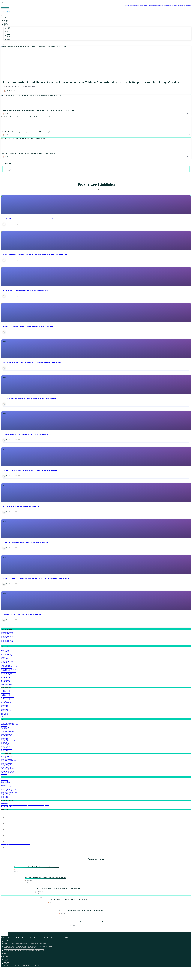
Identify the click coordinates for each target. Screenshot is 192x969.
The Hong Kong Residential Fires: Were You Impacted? (16, 169)
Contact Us (6, 40)
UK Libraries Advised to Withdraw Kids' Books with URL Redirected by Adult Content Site (29, 153)
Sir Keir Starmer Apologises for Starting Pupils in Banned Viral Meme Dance (25, 290)
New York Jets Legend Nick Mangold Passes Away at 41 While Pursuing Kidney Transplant (25, 943)
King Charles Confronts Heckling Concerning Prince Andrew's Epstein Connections (45, 877)
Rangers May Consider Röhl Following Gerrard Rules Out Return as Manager (25, 542)
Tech (8, 38)
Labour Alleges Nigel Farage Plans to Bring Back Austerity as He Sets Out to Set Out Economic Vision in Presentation (37, 578)
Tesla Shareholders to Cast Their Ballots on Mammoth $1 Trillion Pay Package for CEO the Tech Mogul (28, 946)
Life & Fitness (10, 30)
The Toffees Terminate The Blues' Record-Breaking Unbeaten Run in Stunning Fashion (28, 434)
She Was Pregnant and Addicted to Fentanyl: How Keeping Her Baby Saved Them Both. (69, 899)
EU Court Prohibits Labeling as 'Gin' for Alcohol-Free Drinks (142, 5)
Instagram (6, 962)
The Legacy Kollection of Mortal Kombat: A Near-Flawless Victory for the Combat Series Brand (60, 888)
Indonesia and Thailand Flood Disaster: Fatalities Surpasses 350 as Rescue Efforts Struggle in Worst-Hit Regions (35, 254)
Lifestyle (9, 31)
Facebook (6, 959)
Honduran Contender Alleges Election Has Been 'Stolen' (17, 945)
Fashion (5, 23)
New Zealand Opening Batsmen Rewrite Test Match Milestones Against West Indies (15, 844)
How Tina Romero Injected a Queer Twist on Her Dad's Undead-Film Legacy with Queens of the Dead (32, 362)
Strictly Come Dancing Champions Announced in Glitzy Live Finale (20, 947)
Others (8, 34)
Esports (5, 21)
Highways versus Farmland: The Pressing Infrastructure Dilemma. (173, 5)
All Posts (6, 19)
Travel (8, 39)
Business (6, 20)
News (8, 32)
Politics (8, 35)
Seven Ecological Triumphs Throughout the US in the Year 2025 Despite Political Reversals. (29, 326)
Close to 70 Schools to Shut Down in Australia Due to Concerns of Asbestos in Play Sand (106, 5)
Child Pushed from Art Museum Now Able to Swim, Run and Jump (22, 614)
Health (8, 28)
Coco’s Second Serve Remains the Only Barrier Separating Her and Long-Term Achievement (30, 398)
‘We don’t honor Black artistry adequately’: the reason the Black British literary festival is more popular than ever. (35, 132)
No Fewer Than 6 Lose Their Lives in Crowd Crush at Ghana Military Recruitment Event (81, 910)
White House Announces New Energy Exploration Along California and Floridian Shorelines (36, 866)
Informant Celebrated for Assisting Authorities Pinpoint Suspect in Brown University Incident (30, 470)
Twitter (5, 960)
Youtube (6, 963)
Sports (8, 36)
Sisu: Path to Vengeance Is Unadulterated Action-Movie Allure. (21, 506)
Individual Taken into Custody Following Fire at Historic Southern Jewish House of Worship (29, 218)
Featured (6, 24)
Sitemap (32, 966)
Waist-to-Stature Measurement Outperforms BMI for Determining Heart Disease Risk (24, 949)
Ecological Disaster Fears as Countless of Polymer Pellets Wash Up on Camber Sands (24, 950)
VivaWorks (9, 966)
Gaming (8, 27)
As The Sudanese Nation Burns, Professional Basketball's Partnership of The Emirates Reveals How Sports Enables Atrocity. (38, 110)
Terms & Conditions (40, 966)
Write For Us (26, 966)
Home (5, 17)
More (5, 25)
